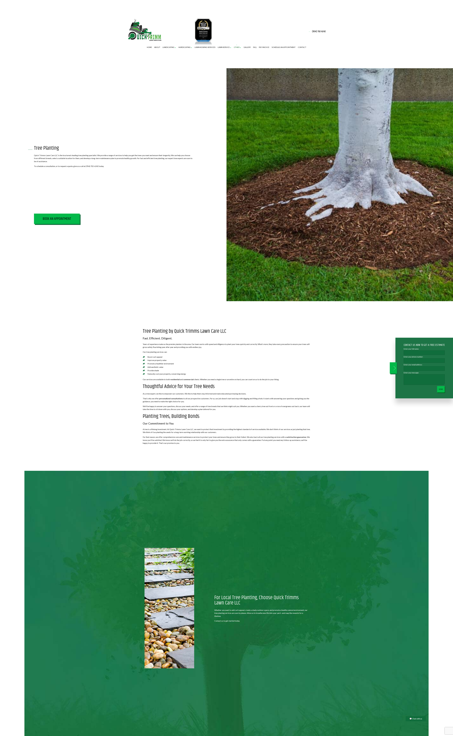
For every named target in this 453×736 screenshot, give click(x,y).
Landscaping (168, 47)
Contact (302, 47)
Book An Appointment (57, 219)
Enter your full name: (411, 349)
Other (236, 47)
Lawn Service (224, 47)
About (157, 47)
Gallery (247, 47)
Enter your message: (411, 373)
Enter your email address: (413, 365)
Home (149, 47)
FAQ (254, 47)
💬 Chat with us (415, 719)
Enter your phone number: (413, 357)
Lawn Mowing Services (205, 47)
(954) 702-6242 (319, 31)
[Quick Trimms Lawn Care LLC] (145, 30)
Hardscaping (184, 47)
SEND (441, 389)
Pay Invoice (264, 47)
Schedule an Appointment (284, 47)
